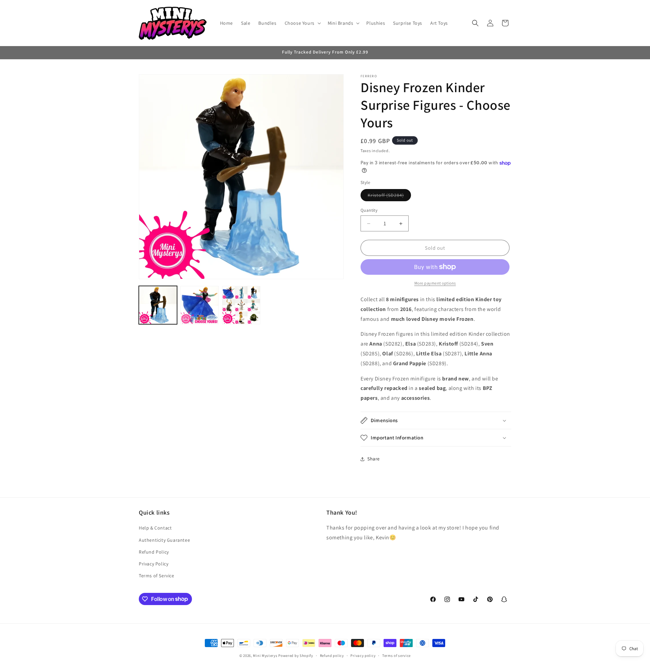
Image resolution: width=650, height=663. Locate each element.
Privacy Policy (153, 564)
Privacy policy (362, 655)
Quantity (369, 210)
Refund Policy (154, 552)
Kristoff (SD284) (389, 196)
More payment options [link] (435, 283)
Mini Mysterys (265, 655)
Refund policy (332, 655)
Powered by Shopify (295, 655)
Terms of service (396, 655)
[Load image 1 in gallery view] (158, 305)
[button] (302, 23)
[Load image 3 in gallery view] (241, 305)
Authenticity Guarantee (164, 540)
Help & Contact (155, 528)
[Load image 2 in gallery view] (199, 305)
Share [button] (373, 459)
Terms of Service (156, 576)
